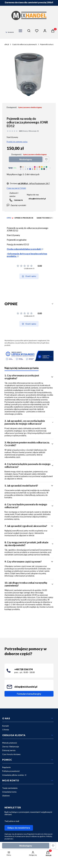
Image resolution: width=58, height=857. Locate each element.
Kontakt (5, 726)
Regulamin (6, 767)
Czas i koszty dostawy (11, 754)
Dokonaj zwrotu (8, 750)
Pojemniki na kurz (46, 44)
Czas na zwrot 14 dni (16, 188)
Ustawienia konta (9, 792)
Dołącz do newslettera (18, 827)
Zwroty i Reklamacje (10, 746)
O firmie (5, 730)
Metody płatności (9, 743)
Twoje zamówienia (9, 788)
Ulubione (6, 796)
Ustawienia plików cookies (13, 775)
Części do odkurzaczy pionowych (24, 44)
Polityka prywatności (11, 771)
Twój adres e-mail (12, 821)
